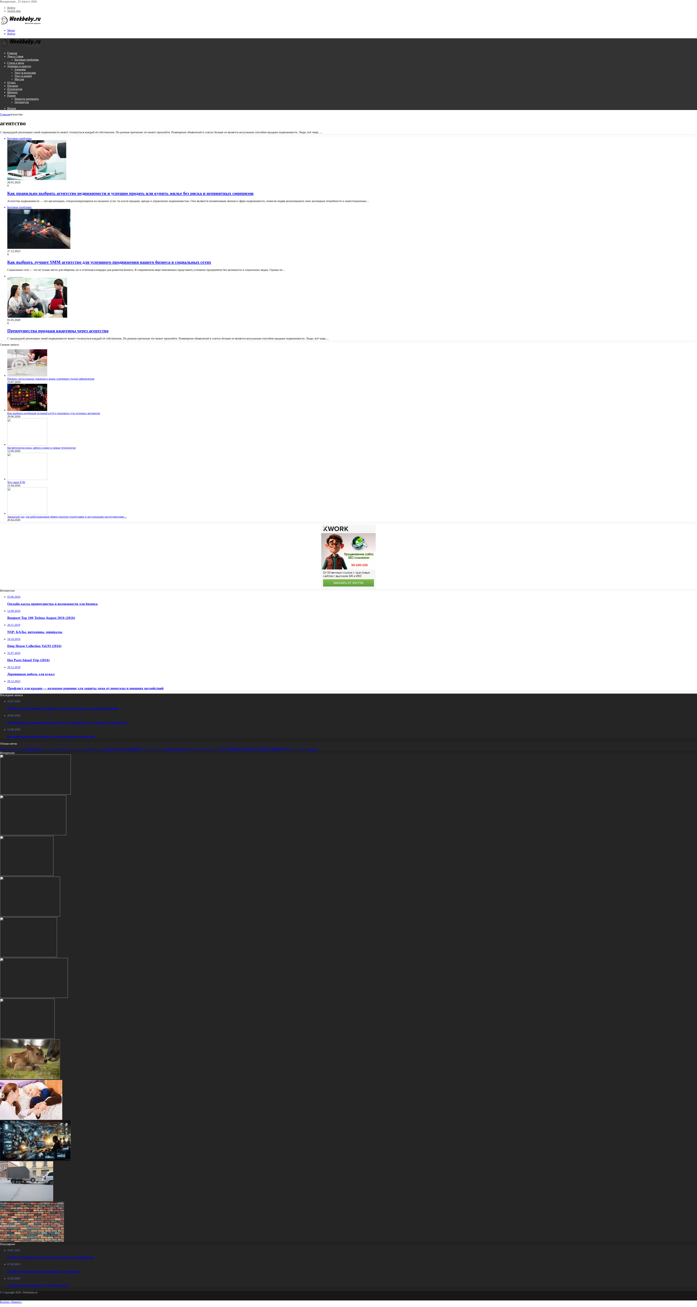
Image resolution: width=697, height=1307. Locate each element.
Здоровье (20, 69)
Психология (14, 89)
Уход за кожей (23, 76)
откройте (133, 748)
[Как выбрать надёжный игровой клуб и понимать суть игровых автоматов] (27, 410)
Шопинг (12, 92)
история (77, 749)
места (97, 749)
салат (294, 749)
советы (312, 749)
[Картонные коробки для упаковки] (28, 956)
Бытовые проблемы (27, 59)
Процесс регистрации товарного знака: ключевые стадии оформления (50, 378)
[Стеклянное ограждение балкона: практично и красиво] (35, 793)
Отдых (11, 82)
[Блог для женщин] (21, 24)
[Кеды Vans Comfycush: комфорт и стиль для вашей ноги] (33, 834)
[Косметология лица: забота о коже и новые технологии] (27, 444)
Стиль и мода (15, 62)
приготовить (197, 749)
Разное (11, 95)
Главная (12, 53)
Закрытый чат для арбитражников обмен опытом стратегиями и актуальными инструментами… (67, 516)
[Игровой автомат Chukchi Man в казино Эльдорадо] (30, 915)
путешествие (236, 748)
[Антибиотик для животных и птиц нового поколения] (30, 1078)
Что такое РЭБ (16, 482)
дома (44, 749)
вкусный (12, 749)
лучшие (88, 749)
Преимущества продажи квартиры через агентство (58, 330)
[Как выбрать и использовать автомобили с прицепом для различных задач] (26, 1200)
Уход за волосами (25, 72)
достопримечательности (60, 749)
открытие (147, 749)
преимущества (175, 749)
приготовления (213, 749)
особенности (112, 749)
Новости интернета (27, 98)
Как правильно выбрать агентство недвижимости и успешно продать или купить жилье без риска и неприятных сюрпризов (130, 193)
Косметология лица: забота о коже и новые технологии (41, 447)
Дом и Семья (15, 56)
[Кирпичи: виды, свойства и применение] (32, 1240)
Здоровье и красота (19, 66)
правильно (157, 749)
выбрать (33, 748)
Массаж (19, 79)
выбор (21, 749)
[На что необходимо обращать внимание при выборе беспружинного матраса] (26, 874)
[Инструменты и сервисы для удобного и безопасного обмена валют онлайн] (35, 1159)
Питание (12, 85)
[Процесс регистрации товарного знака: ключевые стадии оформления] (27, 375)
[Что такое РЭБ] (27, 479)
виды (3, 749)
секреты (302, 749)
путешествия (266, 748)
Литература (22, 102)
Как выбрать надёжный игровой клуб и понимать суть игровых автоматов (53, 413)
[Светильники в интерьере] (27, 1037)
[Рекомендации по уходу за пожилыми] (31, 1118)
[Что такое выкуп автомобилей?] (34, 996)
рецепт (287, 749)
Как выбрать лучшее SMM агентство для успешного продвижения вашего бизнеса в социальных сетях (109, 262)
